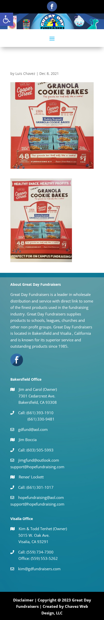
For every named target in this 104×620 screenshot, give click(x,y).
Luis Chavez (25, 73)
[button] (6, 19)
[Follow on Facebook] (52, 6)
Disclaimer (23, 599)
